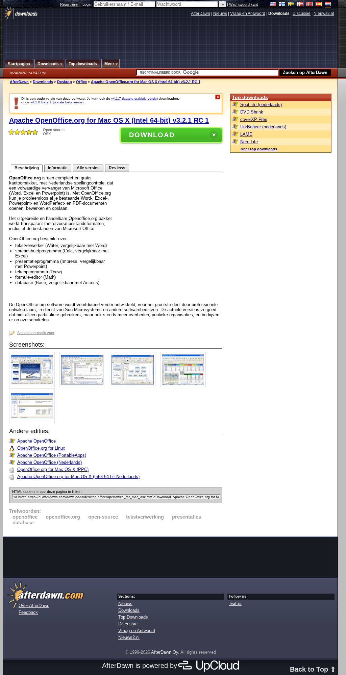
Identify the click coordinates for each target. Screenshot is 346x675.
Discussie (302, 13)
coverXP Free (253, 119)
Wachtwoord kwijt (243, 4)
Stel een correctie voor (35, 333)
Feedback (28, 612)
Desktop (64, 82)
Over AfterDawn (34, 605)
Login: (87, 4)
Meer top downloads (259, 149)
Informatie (58, 168)
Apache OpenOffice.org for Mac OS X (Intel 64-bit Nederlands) (78, 476)
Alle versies (88, 168)
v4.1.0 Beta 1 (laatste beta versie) (56, 102)
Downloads (43, 82)
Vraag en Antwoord (247, 13)
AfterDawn (200, 13)
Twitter (235, 603)
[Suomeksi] (282, 4)
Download (152, 135)
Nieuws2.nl (324, 13)
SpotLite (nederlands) (261, 104)
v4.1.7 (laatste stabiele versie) (134, 98)
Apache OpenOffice (36, 441)
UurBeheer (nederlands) (263, 126)
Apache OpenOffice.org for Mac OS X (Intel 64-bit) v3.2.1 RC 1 (145, 82)
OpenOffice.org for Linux (41, 448)
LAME (246, 134)
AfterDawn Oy (164, 652)
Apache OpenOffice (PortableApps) (51, 455)
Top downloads (250, 97)
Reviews (117, 168)
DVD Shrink (251, 112)
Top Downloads (133, 617)
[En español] (319, 4)
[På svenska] (291, 4)
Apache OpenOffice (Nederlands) (49, 462)
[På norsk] (300, 4)
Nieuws (220, 13)
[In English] (273, 4)
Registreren (69, 4)
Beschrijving (27, 168)
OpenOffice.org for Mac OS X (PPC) (53, 469)
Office (81, 82)
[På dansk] (309, 4)
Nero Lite (249, 141)
